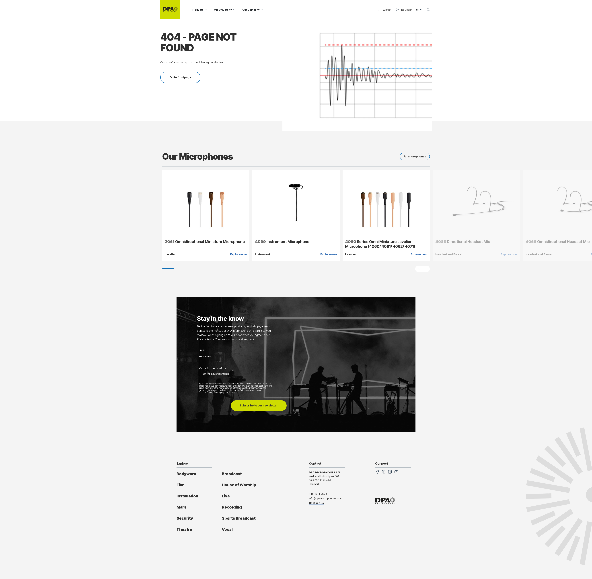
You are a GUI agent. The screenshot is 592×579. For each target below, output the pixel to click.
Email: (202, 350)
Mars (181, 507)
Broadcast (232, 474)
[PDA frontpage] (170, 9)
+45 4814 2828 (318, 493)
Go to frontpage (180, 77)
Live (226, 496)
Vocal (227, 529)
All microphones (415, 156)
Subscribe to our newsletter (259, 405)
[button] (384, 9)
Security (185, 518)
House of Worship (239, 485)
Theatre (184, 529)
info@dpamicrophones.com (325, 498)
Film (181, 485)
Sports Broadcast (239, 518)
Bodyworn (186, 474)
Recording (232, 507)
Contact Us (316, 503)
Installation (187, 496)
